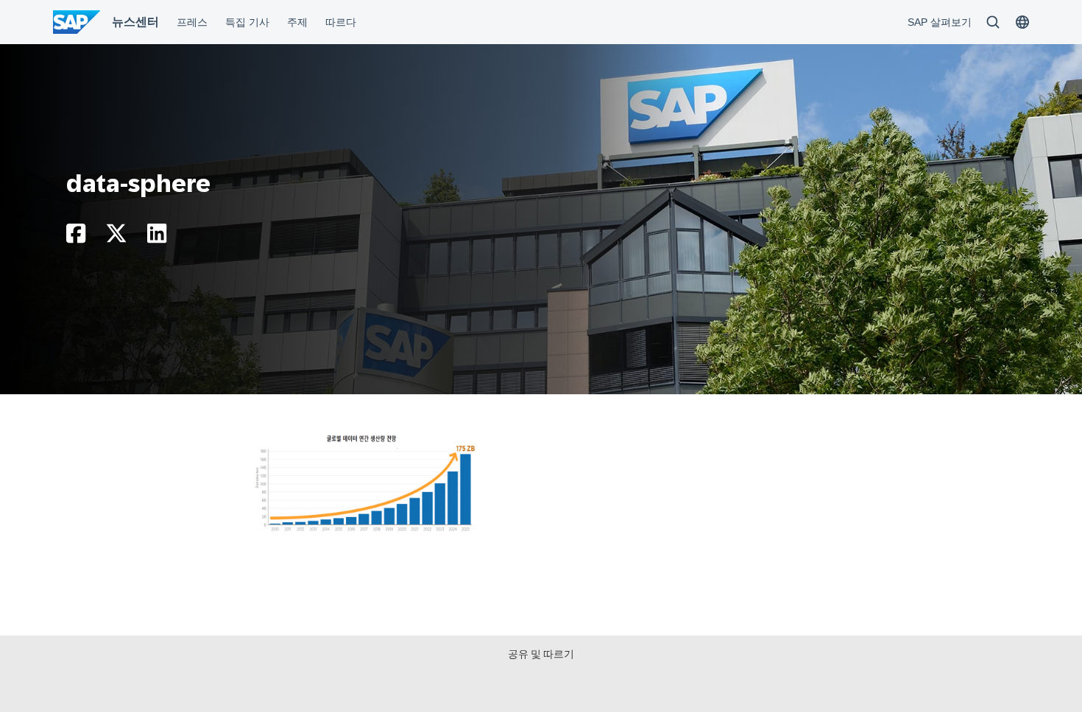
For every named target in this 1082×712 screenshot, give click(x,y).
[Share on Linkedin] (156, 237)
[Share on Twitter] (116, 237)
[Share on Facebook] (75, 237)
